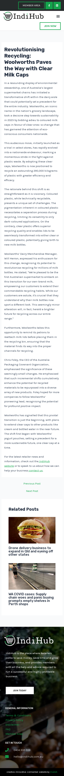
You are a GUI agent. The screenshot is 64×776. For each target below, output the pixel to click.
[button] (58, 16)
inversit (53, 772)
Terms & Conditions (18, 715)
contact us (35, 470)
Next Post (32, 491)
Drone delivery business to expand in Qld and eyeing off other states (31, 551)
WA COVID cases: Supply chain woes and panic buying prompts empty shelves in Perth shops (31, 599)
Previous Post (32, 483)
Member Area (14, 733)
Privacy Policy (14, 720)
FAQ (8, 729)
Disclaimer (12, 724)
